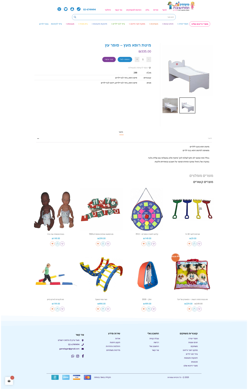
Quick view (189, 243)
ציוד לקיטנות (56, 23)
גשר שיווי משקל (101, 299)
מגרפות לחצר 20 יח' (192, 234)
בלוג (147, 10)
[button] (139, 68)
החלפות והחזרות (113, 346)
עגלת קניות (154, 338)
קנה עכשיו (109, 59)
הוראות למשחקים (133, 10)
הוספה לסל (125, 59)
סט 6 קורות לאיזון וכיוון (55, 299)
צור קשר (118, 10)
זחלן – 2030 (147, 299)
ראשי (164, 10)
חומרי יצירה (183, 23)
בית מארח (84, 23)
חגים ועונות (168, 23)
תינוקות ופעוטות (100, 23)
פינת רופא (133, 77)
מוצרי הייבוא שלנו (200, 24)
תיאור (121, 132)
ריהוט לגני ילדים (107, 82)
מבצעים (70, 23)
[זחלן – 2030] (146, 274)
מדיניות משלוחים (113, 350)
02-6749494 (89, 9)
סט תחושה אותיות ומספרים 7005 (101, 234)
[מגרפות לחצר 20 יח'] (192, 209)
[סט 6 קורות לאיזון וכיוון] (55, 274)
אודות (155, 10)
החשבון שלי (154, 346)
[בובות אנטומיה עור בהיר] (55, 209)
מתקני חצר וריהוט (137, 23)
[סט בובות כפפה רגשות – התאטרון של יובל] (192, 274)
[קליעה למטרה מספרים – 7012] (146, 209)
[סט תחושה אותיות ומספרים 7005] (101, 209)
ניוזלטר (108, 10)
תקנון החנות (115, 342)
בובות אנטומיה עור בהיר (55, 234)
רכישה (156, 342)
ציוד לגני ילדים (119, 23)
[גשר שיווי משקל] (101, 274)
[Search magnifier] (75, 17)
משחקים (154, 23)
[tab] (121, 132)
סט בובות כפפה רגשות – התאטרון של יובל (192, 299)
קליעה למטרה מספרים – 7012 (146, 234)
